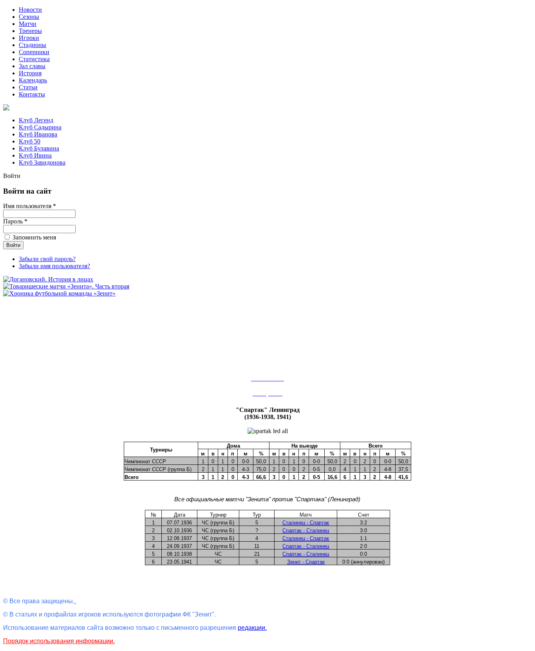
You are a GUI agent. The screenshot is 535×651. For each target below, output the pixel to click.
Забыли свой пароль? (47, 259)
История (30, 73)
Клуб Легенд (36, 120)
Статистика (34, 59)
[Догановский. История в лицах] (48, 279)
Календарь (33, 80)
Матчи (27, 23)
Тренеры (30, 30)
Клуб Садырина (40, 127)
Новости (30, 9)
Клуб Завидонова (42, 162)
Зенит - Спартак (306, 562)
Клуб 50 (29, 141)
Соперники (34, 52)
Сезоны (29, 16)
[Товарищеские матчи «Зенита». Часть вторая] (66, 286)
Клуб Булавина (39, 148)
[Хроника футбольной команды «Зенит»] (59, 293)
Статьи (28, 87)
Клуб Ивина (35, 155)
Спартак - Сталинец (305, 530)
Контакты (32, 94)
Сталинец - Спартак (305, 523)
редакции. (252, 627)
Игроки (29, 37)
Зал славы (32, 66)
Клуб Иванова (38, 134)
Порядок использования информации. (59, 641)
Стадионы (32, 45)
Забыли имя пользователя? (54, 266)
